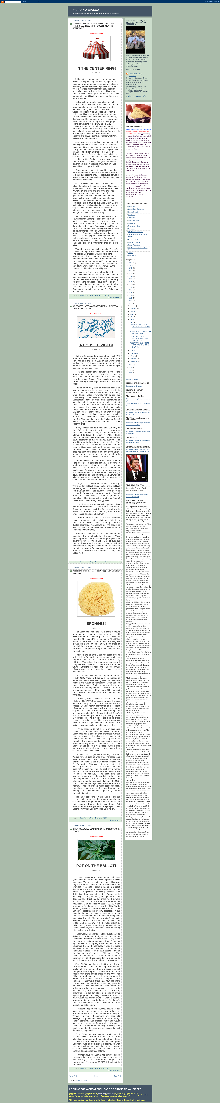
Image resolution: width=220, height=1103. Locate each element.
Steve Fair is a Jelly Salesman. (135, 75)
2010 (130, 271)
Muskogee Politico (134, 226)
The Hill (130, 253)
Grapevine (131, 217)
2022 (130, 303)
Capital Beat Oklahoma (136, 209)
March (133, 311)
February (134, 308)
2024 (130, 367)
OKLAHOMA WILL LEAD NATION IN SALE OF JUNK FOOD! (140, 327)
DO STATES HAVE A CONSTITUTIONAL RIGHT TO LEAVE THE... (140, 338)
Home (96, 1076)
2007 (130, 263)
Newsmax (131, 229)
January (133, 306)
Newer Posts (73, 1076)
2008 (130, 265)
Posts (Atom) (82, 1080)
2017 (130, 290)
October (133, 356)
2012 (130, 276)
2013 (130, 279)
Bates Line (131, 206)
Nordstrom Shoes (132, 379)
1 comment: (115, 562)
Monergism (132, 223)
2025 (130, 370)
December (134, 361)
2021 (130, 301)
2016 (130, 287)
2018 (130, 292)
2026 (130, 373)
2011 (130, 273)
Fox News (131, 215)
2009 (130, 268)
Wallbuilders (132, 255)
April (132, 314)
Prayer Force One (134, 245)
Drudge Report (133, 212)
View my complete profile (137, 96)
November (134, 358)
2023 (130, 365)
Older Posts (118, 1076)
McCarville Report (134, 220)
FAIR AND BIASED (86, 9)
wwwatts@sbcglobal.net (106, 1093)
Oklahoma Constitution (135, 232)
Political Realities (134, 242)
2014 (130, 282)
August (133, 350)
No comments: (115, 297)
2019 (130, 295)
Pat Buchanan (133, 239)
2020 (130, 298)
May (132, 317)
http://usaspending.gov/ (134, 386)
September (134, 353)
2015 (130, 284)
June (132, 319)
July (132, 322)
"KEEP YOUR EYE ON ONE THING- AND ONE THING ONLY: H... (139, 345)
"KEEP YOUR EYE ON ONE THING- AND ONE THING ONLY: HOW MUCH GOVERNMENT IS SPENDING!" (93, 26)
